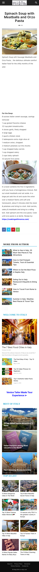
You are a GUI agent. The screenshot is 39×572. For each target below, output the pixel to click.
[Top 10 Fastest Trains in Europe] (28, 526)
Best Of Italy (6, 255)
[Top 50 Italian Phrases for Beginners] (7, 371)
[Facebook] (4, 230)
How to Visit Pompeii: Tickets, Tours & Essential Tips (23, 262)
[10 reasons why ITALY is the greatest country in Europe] (28, 505)
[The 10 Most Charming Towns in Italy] (28, 544)
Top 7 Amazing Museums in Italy (17, 470)
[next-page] (6, 309)
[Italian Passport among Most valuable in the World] (19, 441)
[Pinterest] (13, 230)
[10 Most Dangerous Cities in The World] (10, 486)
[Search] (36, 2)
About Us (9, 564)
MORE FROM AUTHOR (16, 244)
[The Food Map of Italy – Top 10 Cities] (7, 361)
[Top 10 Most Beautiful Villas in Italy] (10, 526)
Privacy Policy (18, 564)
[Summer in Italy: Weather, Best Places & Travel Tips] (7, 301)
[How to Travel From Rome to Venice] (7, 291)
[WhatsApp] (18, 230)
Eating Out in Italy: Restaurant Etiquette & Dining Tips (25, 281)
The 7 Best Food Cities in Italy (17, 347)
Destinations (6, 265)
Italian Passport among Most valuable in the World (16, 447)
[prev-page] (3, 309)
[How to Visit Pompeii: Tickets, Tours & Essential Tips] (7, 262)
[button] (3, 2)
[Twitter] (9, 230)
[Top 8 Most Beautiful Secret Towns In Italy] (28, 486)
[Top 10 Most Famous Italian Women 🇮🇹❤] (10, 505)
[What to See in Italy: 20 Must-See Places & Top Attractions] (7, 252)
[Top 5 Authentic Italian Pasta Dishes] (7, 381)
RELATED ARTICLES (14, 240)
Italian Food (5, 274)
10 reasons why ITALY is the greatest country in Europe (28, 515)
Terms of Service (15, 566)
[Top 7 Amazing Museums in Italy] (19, 464)
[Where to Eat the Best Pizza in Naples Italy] (7, 272)
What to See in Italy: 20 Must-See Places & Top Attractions (22, 252)
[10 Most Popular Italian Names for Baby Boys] (10, 545)
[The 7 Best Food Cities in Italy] (19, 332)
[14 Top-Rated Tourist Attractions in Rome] (19, 419)
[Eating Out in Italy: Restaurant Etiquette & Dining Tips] (7, 281)
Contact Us (25, 566)
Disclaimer (27, 564)
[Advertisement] (19, 91)
